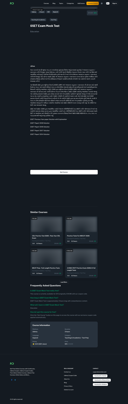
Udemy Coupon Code (70, 375)
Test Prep (53, 19)
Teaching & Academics (38, 19)
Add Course (81, 3)
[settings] (102, 3)
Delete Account (68, 389)
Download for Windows (101, 384)
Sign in (114, 3)
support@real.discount (99, 372)
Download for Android (100, 375)
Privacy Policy (68, 386)
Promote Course (93, 3)
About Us (67, 379)
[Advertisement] (64, 48)
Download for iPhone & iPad (102, 380)
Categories (70, 3)
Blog (54, 3)
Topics (61, 3)
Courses (46, 3)
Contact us (67, 372)
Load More (64, 282)
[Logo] (12, 3)
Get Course (64, 172)
